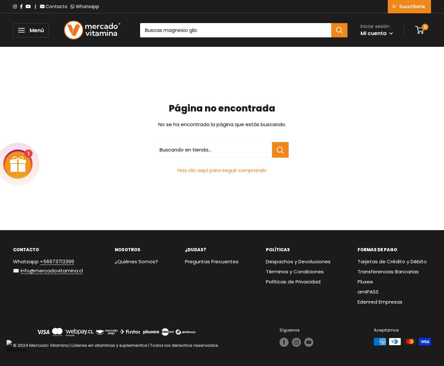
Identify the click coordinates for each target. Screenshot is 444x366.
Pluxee (365, 281)
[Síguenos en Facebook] (284, 342)
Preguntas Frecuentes (212, 261)
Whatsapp (87, 6)
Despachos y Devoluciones (298, 261)
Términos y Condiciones (295, 271)
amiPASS (368, 291)
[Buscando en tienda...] (280, 150)
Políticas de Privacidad (293, 281)
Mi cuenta (374, 33)
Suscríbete (411, 6)
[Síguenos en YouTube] (308, 342)
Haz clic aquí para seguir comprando (222, 170)
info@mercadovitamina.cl (51, 270)
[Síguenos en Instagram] (296, 342)
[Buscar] (339, 30)
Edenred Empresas (380, 301)
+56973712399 (57, 261)
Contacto (57, 6)
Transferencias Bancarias (388, 271)
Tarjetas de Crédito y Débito (392, 261)
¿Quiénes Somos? (136, 261)
